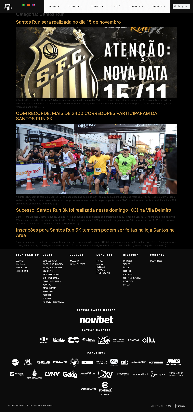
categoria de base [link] (77, 264)
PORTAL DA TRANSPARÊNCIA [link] (53, 302)
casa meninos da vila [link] (52, 281)
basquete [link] (100, 270)
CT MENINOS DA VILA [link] (51, 278)
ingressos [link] (20, 264)
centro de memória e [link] (132, 278)
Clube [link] (53, 6)
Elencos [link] (73, 6)
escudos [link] (127, 271)
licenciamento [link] (22, 271)
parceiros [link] (47, 295)
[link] (8, 7)
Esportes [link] (97, 6)
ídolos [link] (126, 267)
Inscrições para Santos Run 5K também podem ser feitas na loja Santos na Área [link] (95, 232)
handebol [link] (100, 267)
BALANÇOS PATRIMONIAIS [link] (52, 267)
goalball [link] (100, 264)
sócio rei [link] (19, 261)
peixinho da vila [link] (103, 273)
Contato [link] (157, 6)
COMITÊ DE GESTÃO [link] (50, 261)
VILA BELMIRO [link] (48, 271)
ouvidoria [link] (47, 298)
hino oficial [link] (128, 274)
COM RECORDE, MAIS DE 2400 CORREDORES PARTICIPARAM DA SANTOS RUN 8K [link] (86, 116)
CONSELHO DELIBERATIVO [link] (53, 264)
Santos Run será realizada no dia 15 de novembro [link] (68, 22)
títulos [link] (126, 264)
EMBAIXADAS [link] (48, 291)
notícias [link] (126, 285)
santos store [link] (22, 267)
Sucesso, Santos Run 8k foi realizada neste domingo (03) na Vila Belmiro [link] (93, 210)
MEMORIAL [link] (47, 285)
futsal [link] (99, 261)
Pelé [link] (117, 6)
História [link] (134, 6)
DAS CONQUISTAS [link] (49, 288)
